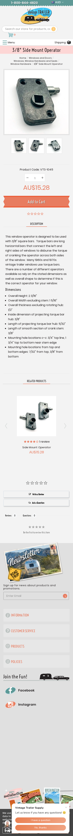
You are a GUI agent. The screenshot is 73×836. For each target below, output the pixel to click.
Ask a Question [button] (38, 502)
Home (22, 58)
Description (36, 224)
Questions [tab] (27, 515)
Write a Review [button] (38, 494)
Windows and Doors (40, 58)
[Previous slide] (65, 426)
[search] (53, 29)
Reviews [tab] (8, 515)
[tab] (36, 381)
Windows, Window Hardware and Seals (35, 61)
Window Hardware (20, 64)
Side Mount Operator (36, 447)
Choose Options (36, 415)
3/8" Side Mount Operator (48, 64)
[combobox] (29, 29)
